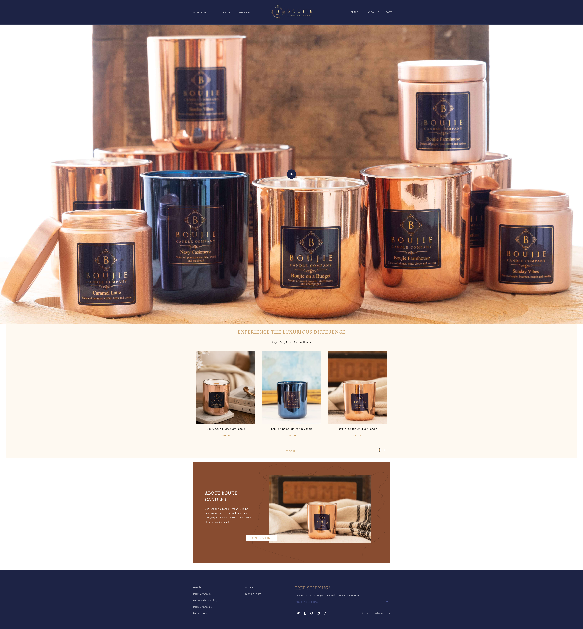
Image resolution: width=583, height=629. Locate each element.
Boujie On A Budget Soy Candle (226, 429)
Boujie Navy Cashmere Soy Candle (291, 429)
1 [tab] (379, 450)
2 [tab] (385, 450)
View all (291, 451)
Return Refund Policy (205, 600)
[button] (198, 12)
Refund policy (201, 613)
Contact (248, 587)
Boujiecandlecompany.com (379, 613)
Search (197, 587)
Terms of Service (202, 594)
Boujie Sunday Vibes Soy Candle (357, 429)
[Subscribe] (386, 601)
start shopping (261, 537)
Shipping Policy (252, 594)
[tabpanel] (226, 395)
